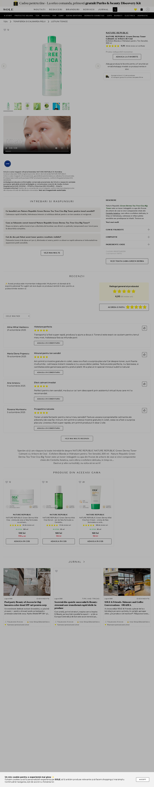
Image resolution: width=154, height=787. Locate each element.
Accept (142, 779)
